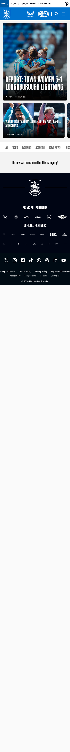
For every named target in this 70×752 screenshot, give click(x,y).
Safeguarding (30, 276)
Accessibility (15, 276)
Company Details (7, 271)
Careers (43, 276)
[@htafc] (6, 260)
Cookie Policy (25, 271)
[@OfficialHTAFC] (64, 260)
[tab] (4, 3)
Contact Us (55, 276)
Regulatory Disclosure (60, 271)
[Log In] (67, 3)
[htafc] (23, 260)
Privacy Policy (41, 271)
